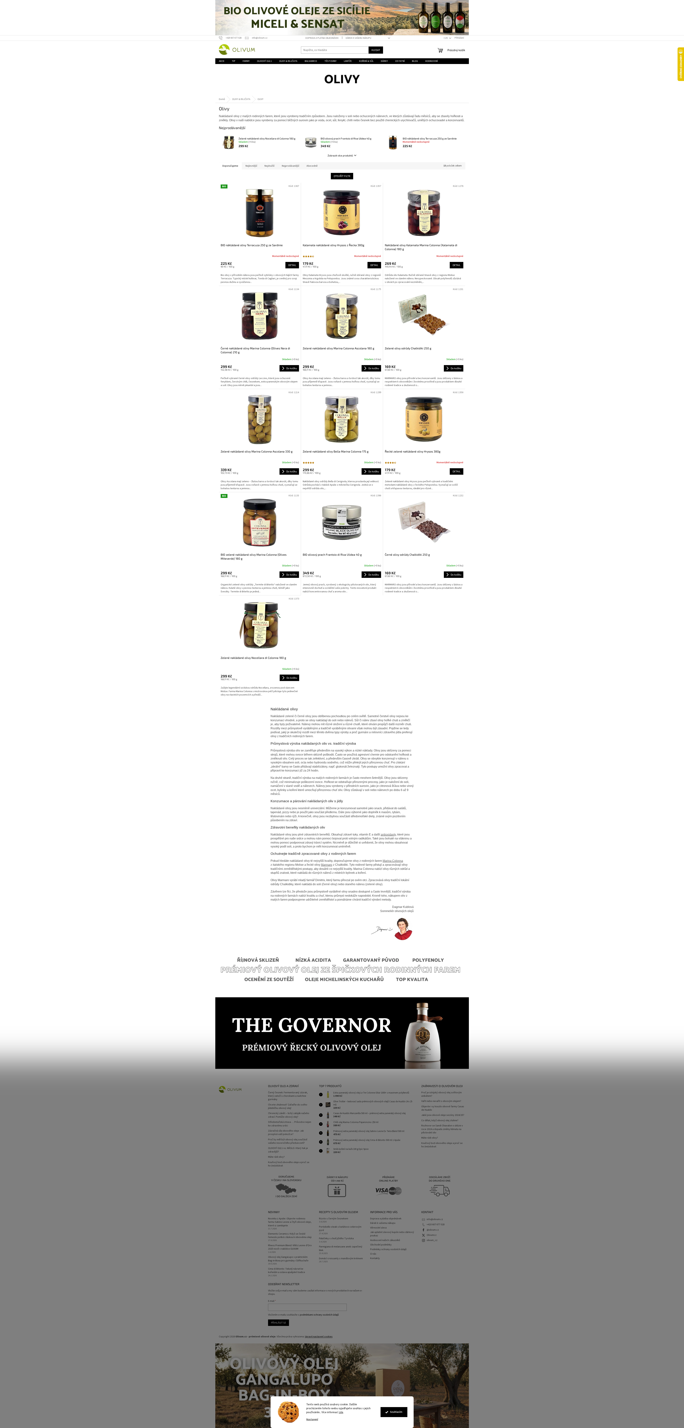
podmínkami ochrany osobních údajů (319, 1315)
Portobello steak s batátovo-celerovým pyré (340, 1228)
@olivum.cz (433, 1230)
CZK (446, 38)
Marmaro (326, 864)
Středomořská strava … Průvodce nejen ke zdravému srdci (289, 1123)
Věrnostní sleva (378, 1228)
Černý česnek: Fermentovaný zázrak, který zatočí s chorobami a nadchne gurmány (288, 1096)
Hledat (375, 49)
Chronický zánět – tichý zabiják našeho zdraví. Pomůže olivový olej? (288, 1115)
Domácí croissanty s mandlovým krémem (341, 1258)
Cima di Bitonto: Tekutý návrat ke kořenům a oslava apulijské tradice (286, 1270)
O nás (373, 1254)
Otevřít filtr (342, 176)
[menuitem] (221, 61)
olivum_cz (432, 1240)
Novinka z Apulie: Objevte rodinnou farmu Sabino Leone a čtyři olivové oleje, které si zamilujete (290, 1222)
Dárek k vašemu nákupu (358, 38)
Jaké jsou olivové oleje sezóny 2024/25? (442, 1115)
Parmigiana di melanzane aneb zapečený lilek (340, 1248)
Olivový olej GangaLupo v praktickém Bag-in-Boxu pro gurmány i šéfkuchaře (288, 1258)
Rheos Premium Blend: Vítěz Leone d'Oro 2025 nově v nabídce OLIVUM (290, 1247)
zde (341, 1412)
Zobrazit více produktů (340, 155)
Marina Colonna (393, 860)
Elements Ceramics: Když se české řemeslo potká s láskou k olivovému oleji (290, 1235)
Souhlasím (396, 1412)
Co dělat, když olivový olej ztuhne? (439, 1120)
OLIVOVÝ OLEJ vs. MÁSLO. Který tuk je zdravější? (288, 1150)
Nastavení (312, 1419)
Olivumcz (432, 1235)
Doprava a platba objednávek (322, 38)
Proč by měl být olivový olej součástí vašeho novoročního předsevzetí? (287, 1141)
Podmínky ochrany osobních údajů (388, 1249)
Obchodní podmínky (381, 1245)
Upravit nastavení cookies (319, 1336)
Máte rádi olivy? (276, 1157)
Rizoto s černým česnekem (333, 1218)
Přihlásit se (278, 1322)
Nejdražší (269, 166)
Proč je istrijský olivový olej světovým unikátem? (441, 1094)
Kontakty (375, 1258)
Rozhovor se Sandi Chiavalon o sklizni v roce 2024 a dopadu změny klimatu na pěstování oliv (442, 1129)
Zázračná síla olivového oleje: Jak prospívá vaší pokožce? (286, 1132)
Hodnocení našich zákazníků (385, 1240)
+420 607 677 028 (436, 1224)
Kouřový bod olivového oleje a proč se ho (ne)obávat (288, 1164)
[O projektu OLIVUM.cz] (391, 929)
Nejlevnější (251, 166)
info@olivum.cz (435, 1219)
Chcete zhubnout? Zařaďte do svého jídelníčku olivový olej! (287, 1106)
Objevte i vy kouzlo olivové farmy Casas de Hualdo (442, 1108)
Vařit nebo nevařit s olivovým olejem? (441, 1101)
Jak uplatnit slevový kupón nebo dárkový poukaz (392, 1233)
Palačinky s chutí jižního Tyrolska (336, 1238)
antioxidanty (388, 834)
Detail (292, 265)
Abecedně (312, 166)
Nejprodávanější (290, 166)
